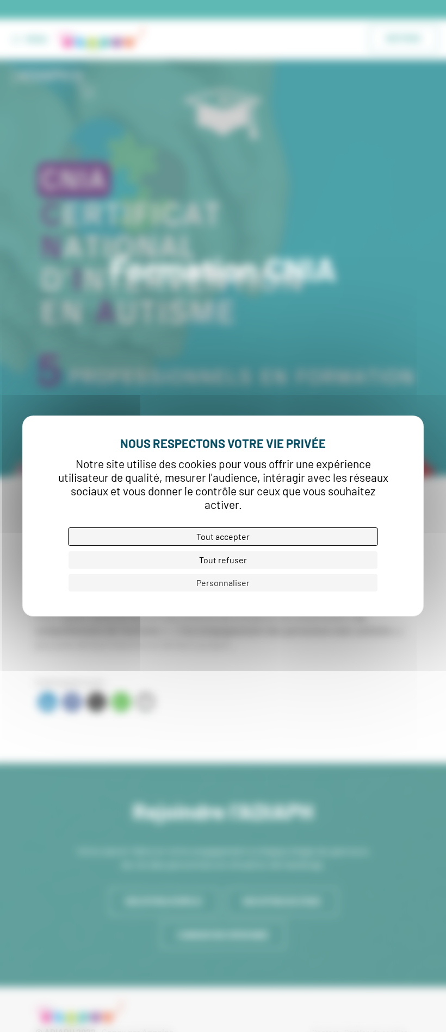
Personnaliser (223, 582)
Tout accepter (223, 536)
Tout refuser (223, 560)
